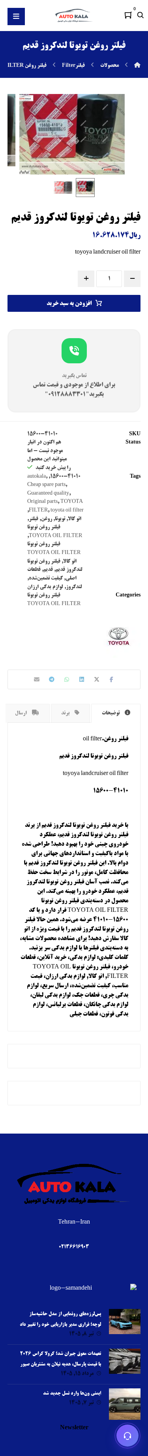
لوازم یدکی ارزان (45, 587)
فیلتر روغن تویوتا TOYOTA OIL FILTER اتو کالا (54, 552)
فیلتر (33, 519)
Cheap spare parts (46, 485)
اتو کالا (74, 519)
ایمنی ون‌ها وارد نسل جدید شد (72, 1393)
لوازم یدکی (64, 948)
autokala (36, 476)
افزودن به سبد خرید (69, 304)
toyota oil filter (67, 510)
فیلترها (91, 948)
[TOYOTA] (119, 636)
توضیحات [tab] (111, 713)
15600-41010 (65, 476)
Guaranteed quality (48, 493)
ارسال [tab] (21, 713)
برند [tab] (66, 713)
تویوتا (60, 519)
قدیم (48, 569)
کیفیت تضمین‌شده (46, 578)
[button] (128, 15)
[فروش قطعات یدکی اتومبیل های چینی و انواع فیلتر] (74, 15)
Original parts (42, 501)
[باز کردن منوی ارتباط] (127, 1436)
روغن (46, 519)
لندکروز (74, 587)
